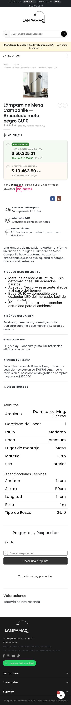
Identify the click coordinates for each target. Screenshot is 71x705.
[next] (65, 105)
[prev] (60, 105)
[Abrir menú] (65, 56)
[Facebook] (52, 198)
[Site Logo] (34, 17)
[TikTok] (18, 656)
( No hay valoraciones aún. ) (31, 125)
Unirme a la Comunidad (21, 663)
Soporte (35, 691)
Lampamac (35, 673)
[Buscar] (64, 34)
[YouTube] (13, 656)
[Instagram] (59, 198)
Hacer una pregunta (35, 561)
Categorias (35, 682)
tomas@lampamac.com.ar (18, 638)
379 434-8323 (10, 642)
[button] (44, 94)
